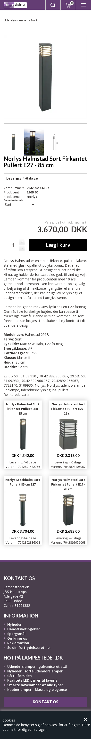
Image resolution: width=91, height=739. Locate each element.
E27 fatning (54, 343)
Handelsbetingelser (23, 629)
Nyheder (14, 624)
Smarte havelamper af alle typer (35, 685)
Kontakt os (45, 701)
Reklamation (18, 643)
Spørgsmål (16, 633)
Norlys (32, 196)
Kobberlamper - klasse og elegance (37, 689)
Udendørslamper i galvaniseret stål (37, 666)
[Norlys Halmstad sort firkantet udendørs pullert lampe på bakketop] (34, 142)
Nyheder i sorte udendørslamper (35, 671)
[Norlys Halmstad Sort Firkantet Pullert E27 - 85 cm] (13, 142)
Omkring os (17, 638)
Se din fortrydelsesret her (29, 647)
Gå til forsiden (19, 675)
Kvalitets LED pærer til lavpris (32, 680)
